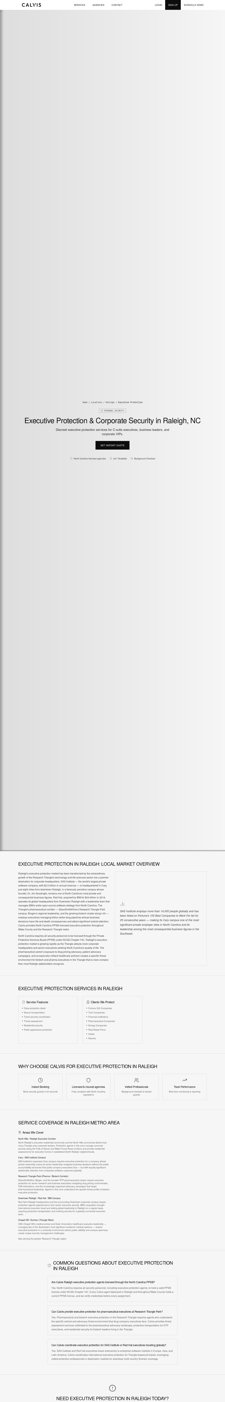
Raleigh (110, 402)
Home (84, 402)
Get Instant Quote (113, 445)
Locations (96, 402)
